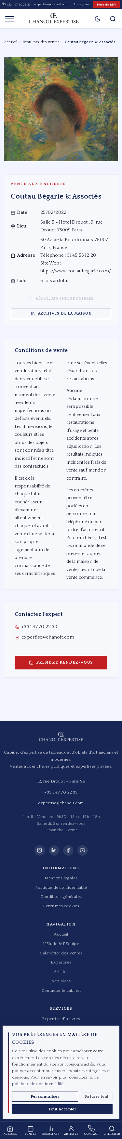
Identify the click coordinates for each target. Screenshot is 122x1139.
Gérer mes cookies (61, 906)
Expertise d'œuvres (61, 1018)
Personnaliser (45, 1096)
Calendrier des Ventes (61, 953)
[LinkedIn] (54, 850)
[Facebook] (68, 850)
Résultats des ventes (41, 42)
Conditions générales (61, 896)
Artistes (61, 971)
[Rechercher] (112, 18)
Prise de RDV (106, 4)
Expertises (61, 962)
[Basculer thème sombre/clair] (97, 19)
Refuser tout (96, 1096)
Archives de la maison (65, 313)
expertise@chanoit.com (51, 4)
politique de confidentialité (37, 1083)
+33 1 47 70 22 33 (18, 4)
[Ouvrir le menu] (10, 19)
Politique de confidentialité (61, 887)
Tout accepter (62, 1109)
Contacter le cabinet (61, 990)
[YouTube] (82, 850)
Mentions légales (61, 878)
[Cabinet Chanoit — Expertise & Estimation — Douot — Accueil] (54, 19)
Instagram (81, 4)
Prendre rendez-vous (64, 662)
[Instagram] (39, 850)
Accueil (10, 42)
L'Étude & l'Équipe (61, 943)
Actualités (61, 981)
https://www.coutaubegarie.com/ (75, 271)
